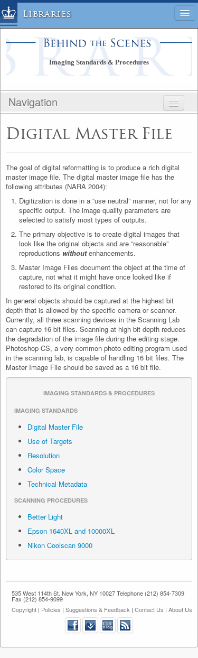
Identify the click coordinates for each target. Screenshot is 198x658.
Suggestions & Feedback (97, 609)
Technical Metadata (57, 484)
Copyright (24, 609)
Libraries (47, 14)
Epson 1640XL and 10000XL (71, 531)
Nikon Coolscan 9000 (59, 545)
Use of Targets (49, 441)
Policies (51, 609)
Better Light (45, 517)
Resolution (43, 455)
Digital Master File (55, 427)
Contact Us (149, 609)
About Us (180, 609)
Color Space (46, 470)
